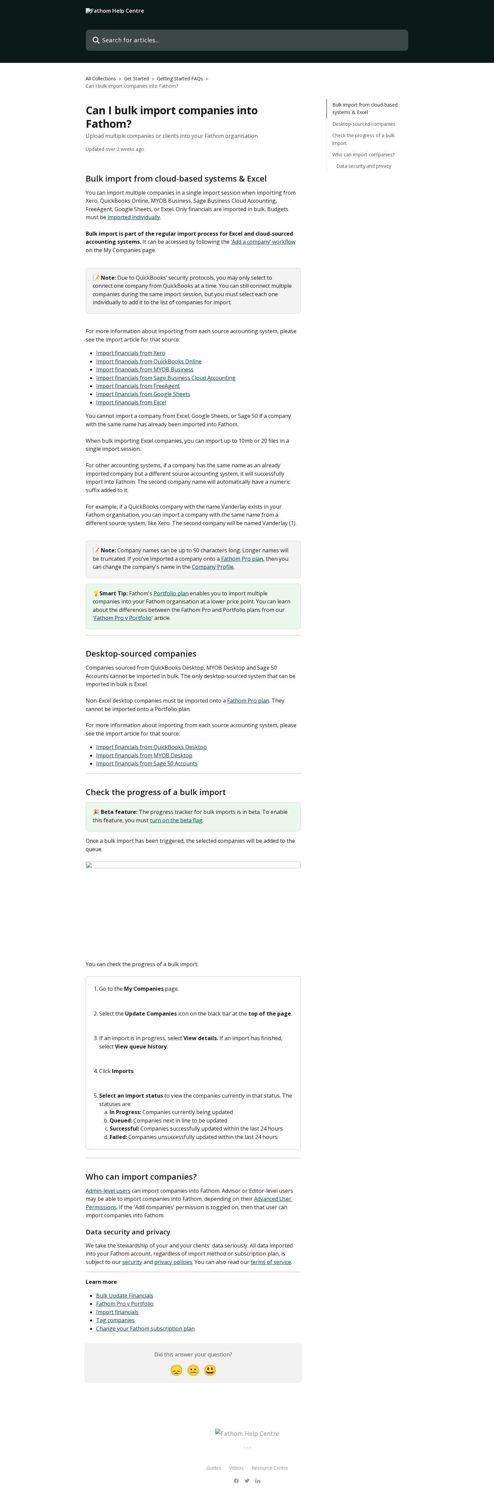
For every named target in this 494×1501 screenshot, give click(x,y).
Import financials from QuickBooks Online (149, 361)
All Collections (101, 78)
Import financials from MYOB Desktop (144, 755)
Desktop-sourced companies (363, 124)
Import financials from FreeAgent (138, 386)
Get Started (136, 78)
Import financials (117, 1312)
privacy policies (173, 1262)
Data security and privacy (363, 166)
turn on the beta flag (176, 820)
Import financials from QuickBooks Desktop (151, 747)
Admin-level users (108, 1190)
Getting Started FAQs (180, 78)
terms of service (271, 1262)
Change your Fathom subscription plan (145, 1328)
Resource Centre (270, 1468)
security (132, 1262)
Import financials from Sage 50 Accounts (147, 763)
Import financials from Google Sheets (143, 394)
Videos (236, 1468)
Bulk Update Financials (124, 1295)
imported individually (134, 217)
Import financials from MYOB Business (145, 369)
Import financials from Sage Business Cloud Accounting (166, 378)
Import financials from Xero (130, 353)
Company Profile (213, 566)
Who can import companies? (363, 154)
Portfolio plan (171, 593)
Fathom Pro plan (242, 558)
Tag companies (115, 1320)
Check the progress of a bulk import (363, 139)
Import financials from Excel (131, 402)
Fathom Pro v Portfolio (123, 618)
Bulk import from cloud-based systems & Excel (365, 108)
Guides (213, 1468)
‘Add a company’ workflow (263, 241)
